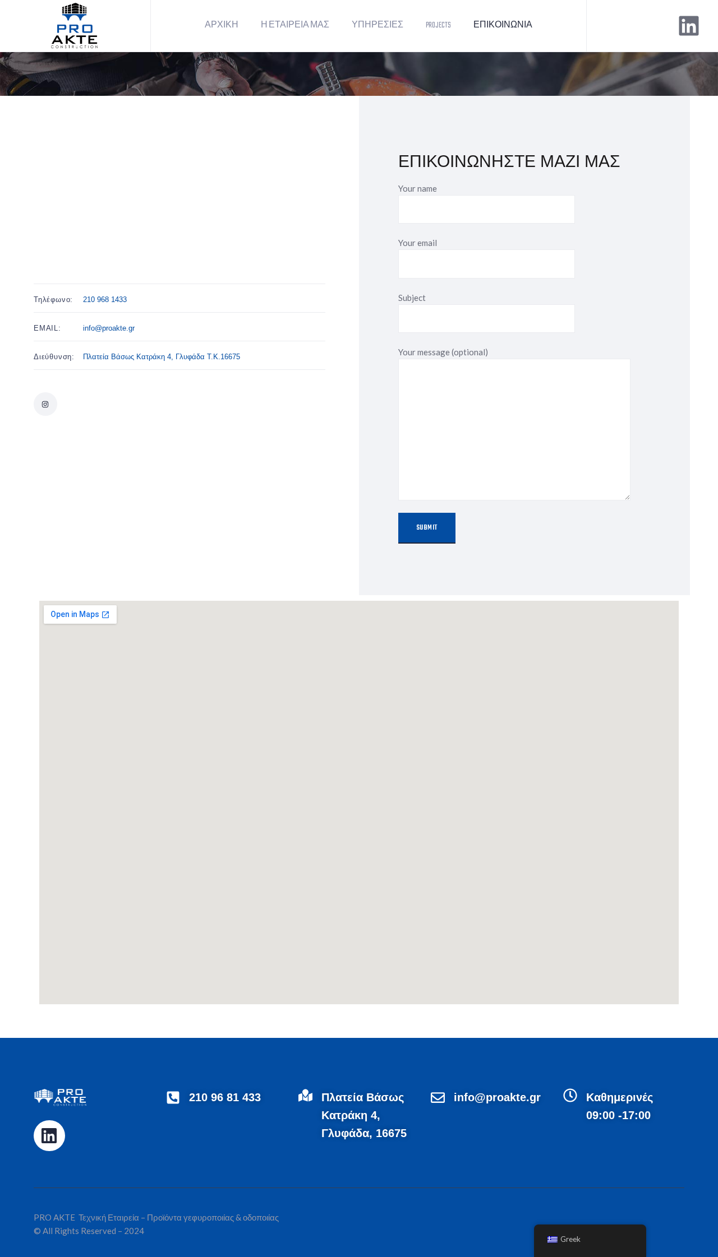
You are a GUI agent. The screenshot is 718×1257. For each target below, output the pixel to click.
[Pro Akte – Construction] (75, 25)
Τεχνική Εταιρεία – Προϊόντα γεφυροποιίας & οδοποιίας (178, 1217)
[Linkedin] (689, 25)
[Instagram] (45, 404)
